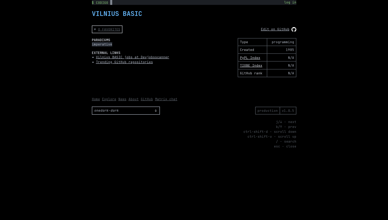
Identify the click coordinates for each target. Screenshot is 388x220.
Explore (109, 99)
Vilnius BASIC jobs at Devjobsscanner (132, 57)
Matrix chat (166, 99)
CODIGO (102, 3)
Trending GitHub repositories (124, 62)
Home (96, 99)
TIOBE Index (251, 65)
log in (290, 2)
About (134, 99)
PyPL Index (250, 58)
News (122, 99)
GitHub (147, 99)
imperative (102, 44)
